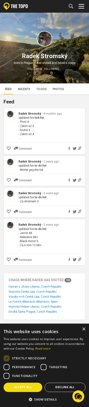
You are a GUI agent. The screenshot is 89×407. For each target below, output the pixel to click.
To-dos (41, 89)
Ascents (24, 89)
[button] (44, 399)
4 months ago (52, 113)
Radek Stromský (30, 113)
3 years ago (51, 193)
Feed (8, 89)
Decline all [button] (65, 387)
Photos (58, 89)
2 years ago (51, 161)
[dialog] (44, 365)
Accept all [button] (23, 387)
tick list (39, 117)
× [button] (83, 329)
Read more (43, 348)
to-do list (41, 165)
